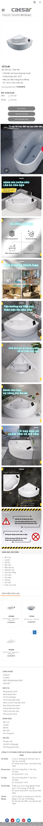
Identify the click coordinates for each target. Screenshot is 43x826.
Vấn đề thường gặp (10, 744)
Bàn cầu (6, 722)
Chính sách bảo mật (11, 711)
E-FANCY (6, 678)
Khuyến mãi (7, 741)
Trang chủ (6, 15)
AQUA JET (6, 683)
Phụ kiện (8, 577)
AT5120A (11, 650)
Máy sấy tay (9, 567)
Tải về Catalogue (9, 697)
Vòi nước (8, 575)
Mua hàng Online (9, 694)
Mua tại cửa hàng (21, 114)
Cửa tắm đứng (10, 572)
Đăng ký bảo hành (10, 691)
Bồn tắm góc (26, 15)
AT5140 (13, 96)
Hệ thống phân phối (11, 747)
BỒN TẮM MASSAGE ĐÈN (12, 680)
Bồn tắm (8, 565)
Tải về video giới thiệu (11, 700)
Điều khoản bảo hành (11, 705)
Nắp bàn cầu (10, 570)
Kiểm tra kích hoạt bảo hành (14, 703)
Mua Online (21, 109)
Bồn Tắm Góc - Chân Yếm (31, 619)
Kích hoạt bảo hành (21, 119)
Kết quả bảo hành (10, 714)
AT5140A (11, 616)
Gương (7, 580)
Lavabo (7, 560)
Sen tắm (8, 582)
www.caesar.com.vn (35, 825)
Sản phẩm (16, 15)
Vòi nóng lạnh (8, 733)
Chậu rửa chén (10, 585)
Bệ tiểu (7, 562)
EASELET (6, 675)
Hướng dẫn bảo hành (11, 708)
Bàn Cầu (8, 557)
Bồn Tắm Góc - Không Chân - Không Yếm (11, 619)
